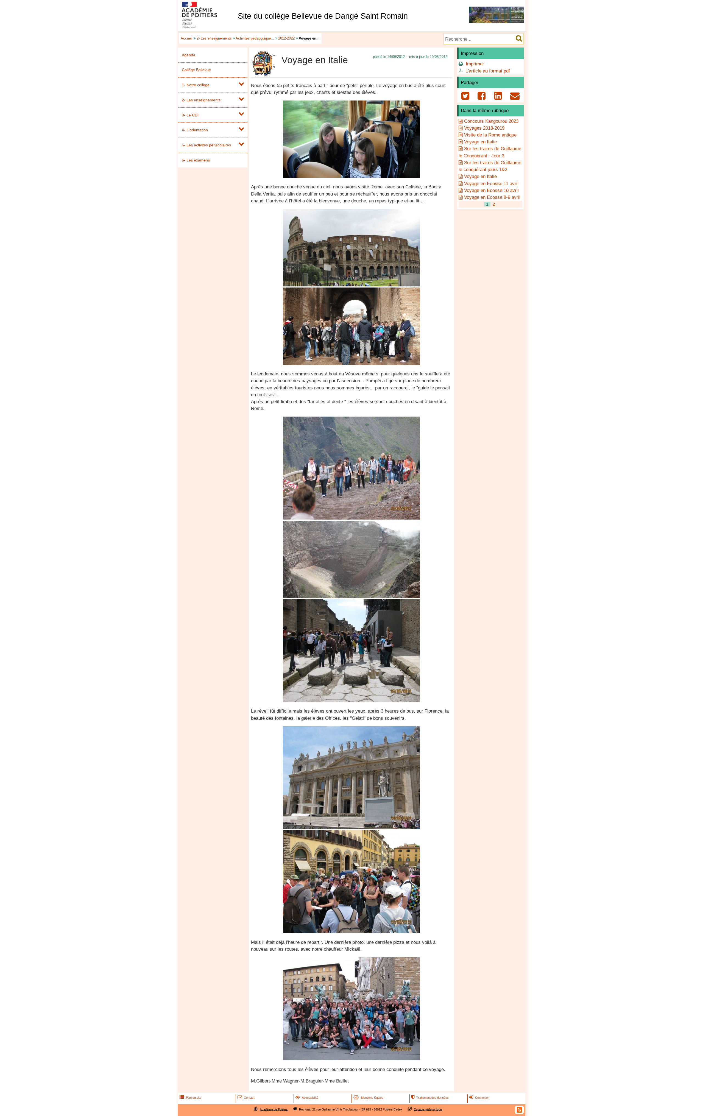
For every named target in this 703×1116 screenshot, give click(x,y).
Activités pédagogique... (255, 38)
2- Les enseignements (214, 38)
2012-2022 (286, 38)
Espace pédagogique (428, 1109)
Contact (246, 1097)
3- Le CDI (190, 115)
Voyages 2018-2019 (484, 128)
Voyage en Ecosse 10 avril (491, 190)
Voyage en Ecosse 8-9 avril (492, 197)
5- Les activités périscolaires (206, 145)
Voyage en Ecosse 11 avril (491, 183)
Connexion (479, 1097)
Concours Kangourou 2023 (491, 121)
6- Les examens (196, 160)
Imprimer (475, 63)
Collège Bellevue (196, 70)
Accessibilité (306, 1097)
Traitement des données (430, 1097)
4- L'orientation (195, 130)
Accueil (187, 38)
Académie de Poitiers (274, 1109)
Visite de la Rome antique (490, 135)
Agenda (188, 55)
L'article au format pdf (487, 71)
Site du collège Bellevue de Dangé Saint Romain (323, 16)
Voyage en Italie (480, 141)
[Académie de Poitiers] (206, 26)
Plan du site (190, 1097)
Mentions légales (368, 1097)
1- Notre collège (196, 85)
